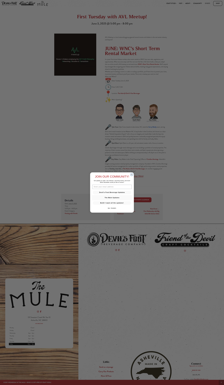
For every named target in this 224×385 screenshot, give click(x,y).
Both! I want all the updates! (112, 203)
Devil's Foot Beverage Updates (112, 192)
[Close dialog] (131, 174)
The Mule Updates (112, 197)
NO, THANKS (112, 208)
